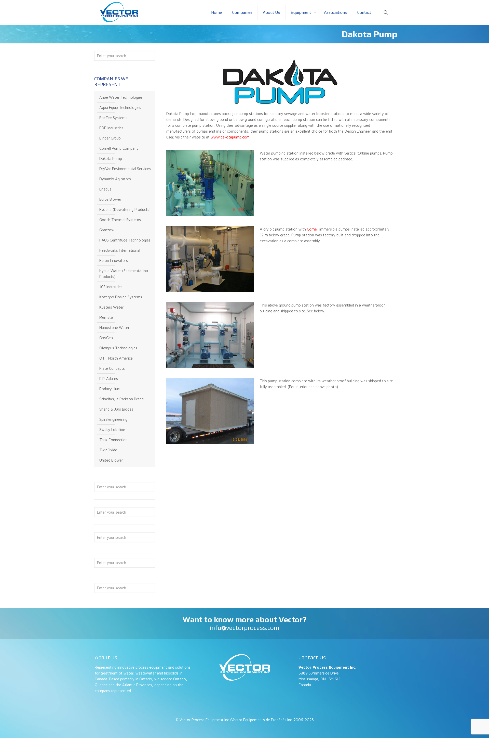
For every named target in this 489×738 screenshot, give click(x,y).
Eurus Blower (110, 199)
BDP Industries (111, 128)
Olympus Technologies (118, 348)
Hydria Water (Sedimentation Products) (123, 274)
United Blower (111, 460)
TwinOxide (108, 450)
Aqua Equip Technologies (120, 107)
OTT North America (116, 358)
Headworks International (119, 250)
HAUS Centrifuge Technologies (125, 240)
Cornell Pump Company (119, 148)
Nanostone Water (114, 327)
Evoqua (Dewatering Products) (125, 209)
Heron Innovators (113, 260)
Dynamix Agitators (115, 179)
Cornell (312, 229)
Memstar (106, 317)
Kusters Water (111, 307)
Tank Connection (113, 440)
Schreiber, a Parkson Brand (121, 399)
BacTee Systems (113, 118)
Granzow (106, 230)
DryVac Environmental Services (125, 169)
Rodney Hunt (110, 389)
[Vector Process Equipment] (119, 12)
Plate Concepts (112, 368)
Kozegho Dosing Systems (120, 297)
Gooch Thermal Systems (120, 220)
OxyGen (106, 338)
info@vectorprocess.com (244, 627)
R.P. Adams (108, 378)
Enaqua (105, 189)
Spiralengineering (113, 419)
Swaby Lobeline (112, 429)
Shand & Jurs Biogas (116, 409)
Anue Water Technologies (121, 97)
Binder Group (110, 138)
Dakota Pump (110, 158)
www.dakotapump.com (230, 137)
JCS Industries (111, 287)
